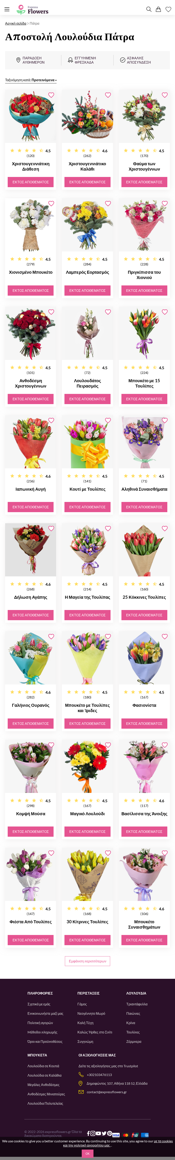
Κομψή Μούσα (30, 813)
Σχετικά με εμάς (39, 1004)
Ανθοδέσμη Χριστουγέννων (30, 383)
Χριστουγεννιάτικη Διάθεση (31, 166)
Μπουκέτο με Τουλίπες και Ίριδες (87, 708)
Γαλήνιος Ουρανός (30, 705)
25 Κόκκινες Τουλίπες (144, 597)
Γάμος (82, 1004)
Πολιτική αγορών (40, 1023)
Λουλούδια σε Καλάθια (44, 1075)
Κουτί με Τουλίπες (87, 489)
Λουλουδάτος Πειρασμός (87, 383)
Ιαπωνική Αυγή (31, 489)
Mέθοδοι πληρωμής (42, 1032)
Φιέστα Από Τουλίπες (31, 921)
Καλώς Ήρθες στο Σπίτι (94, 1032)
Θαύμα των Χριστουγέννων (144, 166)
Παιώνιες (133, 1013)
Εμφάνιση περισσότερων (87, 961)
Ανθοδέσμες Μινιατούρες (46, 1094)
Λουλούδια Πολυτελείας (45, 1103)
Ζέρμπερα (133, 1041)
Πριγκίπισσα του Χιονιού (144, 274)
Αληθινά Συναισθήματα (144, 489)
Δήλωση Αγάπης (30, 597)
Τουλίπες (133, 1032)
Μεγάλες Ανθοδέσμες (44, 1085)
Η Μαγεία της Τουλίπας (87, 597)
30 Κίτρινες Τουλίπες (87, 921)
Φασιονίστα (144, 705)
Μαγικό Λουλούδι (87, 813)
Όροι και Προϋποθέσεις (45, 1041)
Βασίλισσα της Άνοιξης (144, 813)
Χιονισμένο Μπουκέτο (30, 272)
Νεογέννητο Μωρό (91, 1013)
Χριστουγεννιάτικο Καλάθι (87, 166)
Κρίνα (130, 1023)
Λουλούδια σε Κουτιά (43, 1066)
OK (88, 1153)
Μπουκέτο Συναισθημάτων (144, 924)
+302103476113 (99, 1075)
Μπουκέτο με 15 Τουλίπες (144, 383)
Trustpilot (131, 1066)
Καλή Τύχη (85, 1023)
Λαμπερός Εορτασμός (87, 272)
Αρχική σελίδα (15, 23)
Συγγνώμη (85, 1041)
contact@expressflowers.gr (107, 1092)
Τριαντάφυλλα (136, 1004)
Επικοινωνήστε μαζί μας (45, 1013)
